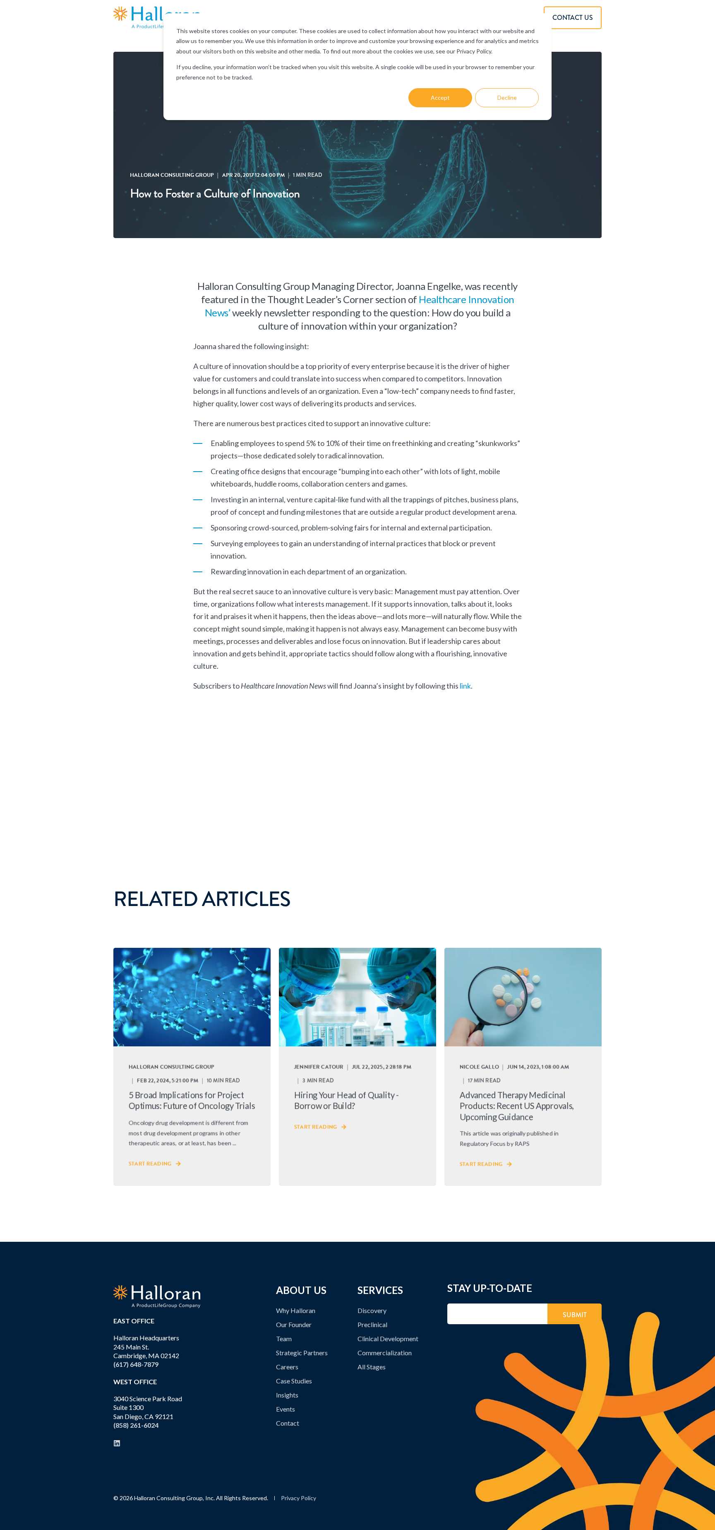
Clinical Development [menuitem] (388, 1338)
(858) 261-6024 (135, 1425)
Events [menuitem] (285, 1409)
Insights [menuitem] (287, 1395)
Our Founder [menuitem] (294, 1324)
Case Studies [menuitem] (294, 1381)
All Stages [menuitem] (372, 1367)
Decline (507, 97)
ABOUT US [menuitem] (301, 1290)
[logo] (156, 1296)
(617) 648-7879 (135, 1364)
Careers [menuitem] (287, 1367)
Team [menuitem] (284, 1338)
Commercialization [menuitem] (385, 1353)
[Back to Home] (156, 17)
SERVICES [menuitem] (380, 1290)
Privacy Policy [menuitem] (298, 1498)
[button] (700, 1515)
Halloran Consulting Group (172, 175)
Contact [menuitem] (287, 1423)
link (465, 685)
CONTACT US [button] (572, 17)
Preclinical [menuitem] (372, 1324)
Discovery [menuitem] (372, 1310)
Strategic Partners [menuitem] (302, 1353)
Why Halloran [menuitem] (295, 1310)
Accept (440, 97)
